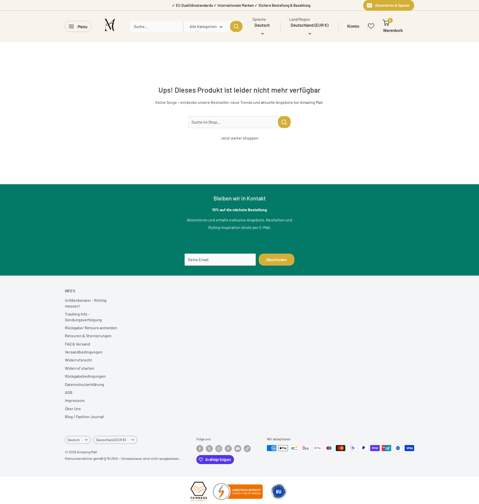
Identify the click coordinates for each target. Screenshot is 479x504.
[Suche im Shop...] (284, 122)
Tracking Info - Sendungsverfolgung (83, 317)
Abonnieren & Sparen (392, 5)
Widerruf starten (79, 368)
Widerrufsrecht (78, 359)
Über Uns (73, 408)
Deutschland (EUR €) (111, 440)
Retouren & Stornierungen (88, 335)
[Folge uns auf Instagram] (218, 448)
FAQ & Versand (77, 343)
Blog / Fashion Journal (84, 416)
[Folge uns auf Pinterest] (228, 448)
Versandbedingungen (84, 351)
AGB (68, 392)
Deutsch (74, 440)
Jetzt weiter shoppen (239, 138)
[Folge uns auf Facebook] (199, 448)
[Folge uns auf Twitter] (209, 448)
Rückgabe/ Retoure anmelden (91, 327)
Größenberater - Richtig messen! (86, 303)
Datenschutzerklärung (84, 384)
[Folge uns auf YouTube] (237, 448)
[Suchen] (236, 26)
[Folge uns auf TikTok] (247, 448)
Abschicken (276, 259)
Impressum (75, 400)
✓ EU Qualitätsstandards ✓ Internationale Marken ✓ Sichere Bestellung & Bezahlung (241, 5)
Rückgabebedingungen (85, 376)
